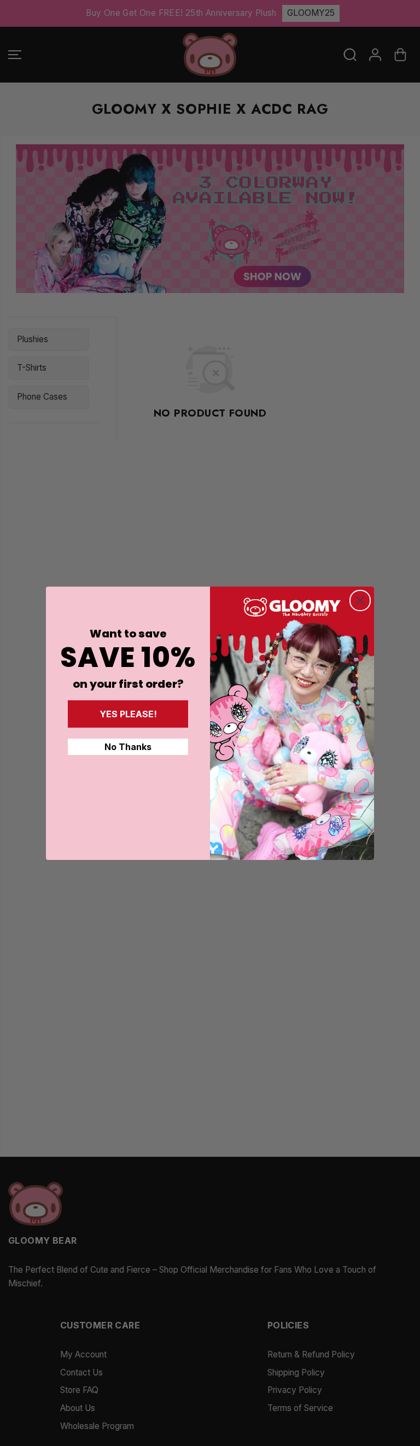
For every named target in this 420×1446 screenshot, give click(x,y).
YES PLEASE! (128, 714)
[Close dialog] (360, 600)
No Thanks (127, 746)
